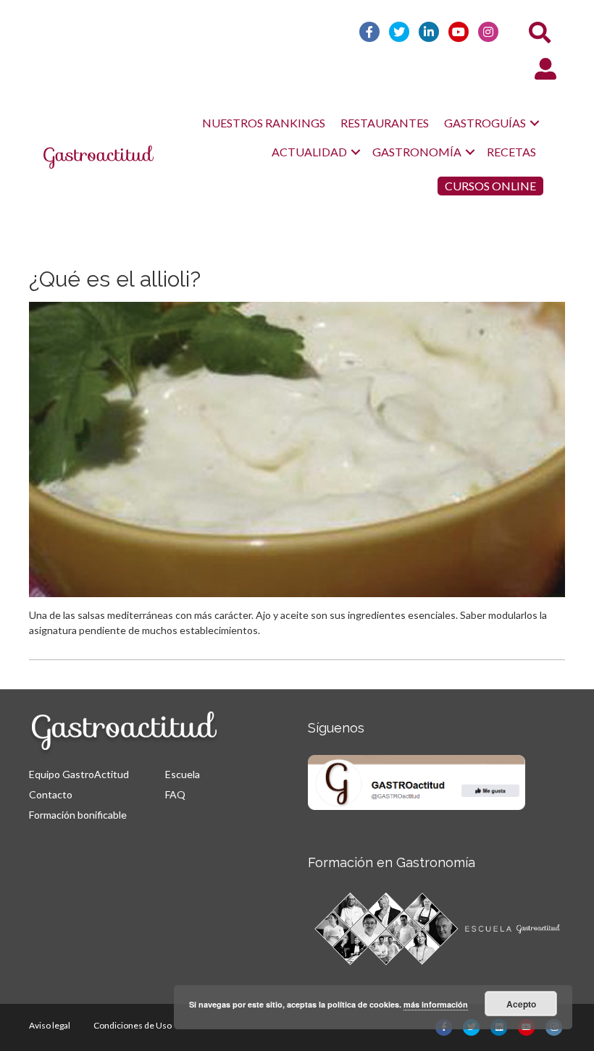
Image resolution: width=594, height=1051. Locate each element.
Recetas (511, 152)
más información (435, 1004)
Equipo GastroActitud (79, 774)
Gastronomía (416, 152)
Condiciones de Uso (132, 1025)
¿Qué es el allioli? (115, 279)
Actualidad (309, 152)
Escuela (182, 774)
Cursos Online (490, 186)
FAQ (175, 794)
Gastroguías (485, 123)
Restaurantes (384, 123)
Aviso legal (49, 1025)
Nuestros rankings (263, 123)
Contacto (50, 794)
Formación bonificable (78, 815)
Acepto (521, 1003)
